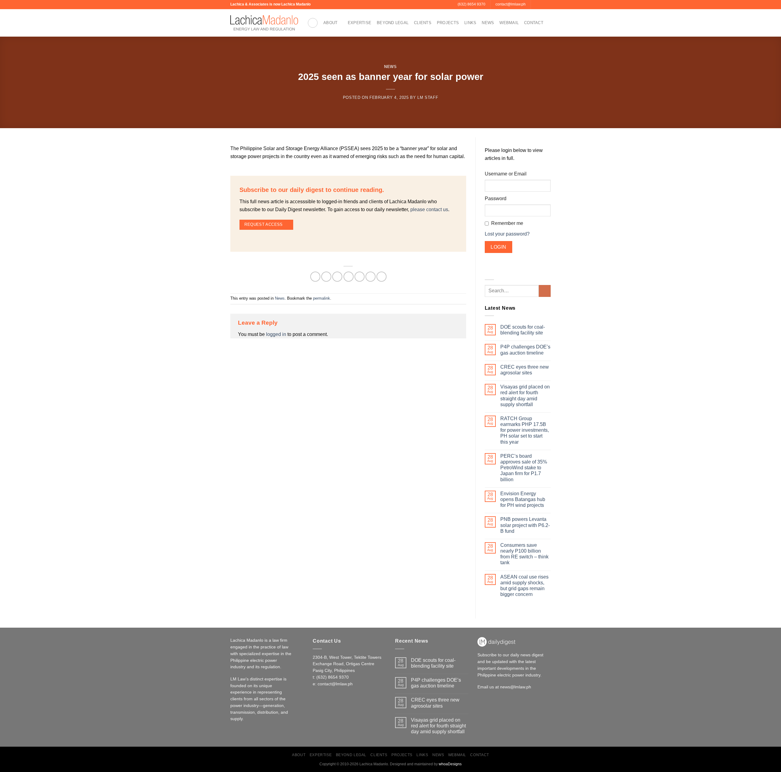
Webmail (509, 22)
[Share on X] (326, 277)
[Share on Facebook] (315, 277)
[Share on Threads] (337, 277)
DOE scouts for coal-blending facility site (522, 329)
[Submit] (545, 291)
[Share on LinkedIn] (370, 277)
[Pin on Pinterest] (360, 277)
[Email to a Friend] (349, 277)
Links (470, 22)
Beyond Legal (392, 22)
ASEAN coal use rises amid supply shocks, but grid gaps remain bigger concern (524, 585)
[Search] (313, 23)
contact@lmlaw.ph (335, 684)
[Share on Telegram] (381, 277)
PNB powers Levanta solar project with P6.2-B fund (525, 525)
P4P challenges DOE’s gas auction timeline (525, 349)
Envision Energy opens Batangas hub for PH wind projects (522, 499)
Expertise (359, 22)
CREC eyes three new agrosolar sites (524, 369)
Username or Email (506, 173)
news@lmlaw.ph (515, 687)
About (330, 22)
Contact (533, 22)
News (488, 22)
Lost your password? (507, 233)
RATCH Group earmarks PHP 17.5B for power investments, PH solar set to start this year (524, 430)
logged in (276, 334)
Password (495, 198)
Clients (422, 22)
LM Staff (427, 97)
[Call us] (542, 4)
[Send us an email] (536, 4)
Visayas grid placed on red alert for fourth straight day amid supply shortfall (525, 395)
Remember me (507, 223)
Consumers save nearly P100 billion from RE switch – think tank (524, 554)
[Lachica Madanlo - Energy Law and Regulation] (264, 23)
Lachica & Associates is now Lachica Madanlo (270, 4)
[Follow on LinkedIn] (547, 4)
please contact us (429, 209)
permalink (321, 298)
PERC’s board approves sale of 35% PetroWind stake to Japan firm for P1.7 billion (523, 467)
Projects (448, 22)
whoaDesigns (450, 764)
